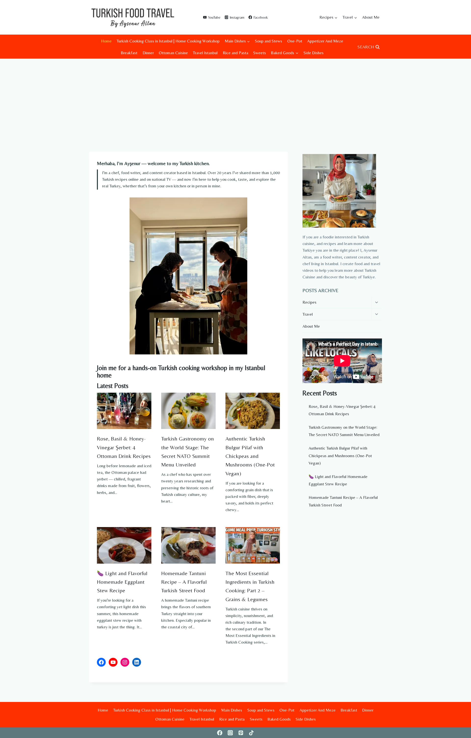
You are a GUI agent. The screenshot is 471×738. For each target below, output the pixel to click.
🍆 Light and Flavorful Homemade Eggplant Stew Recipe (122, 582)
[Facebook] (219, 732)
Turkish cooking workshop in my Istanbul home (181, 371)
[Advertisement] (235, 95)
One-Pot (294, 41)
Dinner (148, 52)
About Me (370, 17)
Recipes (309, 302)
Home (106, 41)
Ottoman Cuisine (173, 52)
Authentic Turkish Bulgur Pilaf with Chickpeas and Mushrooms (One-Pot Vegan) (250, 455)
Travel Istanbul (205, 52)
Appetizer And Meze (325, 41)
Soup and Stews (268, 41)
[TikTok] (251, 732)
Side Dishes (313, 52)
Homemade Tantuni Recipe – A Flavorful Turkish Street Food (184, 582)
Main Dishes (231, 710)
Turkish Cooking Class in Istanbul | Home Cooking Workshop (168, 41)
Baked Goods (279, 719)
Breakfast (129, 52)
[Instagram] (230, 732)
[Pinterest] (241, 732)
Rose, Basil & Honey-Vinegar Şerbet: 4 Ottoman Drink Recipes (124, 447)
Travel (307, 314)
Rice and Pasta (235, 52)
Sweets (259, 52)
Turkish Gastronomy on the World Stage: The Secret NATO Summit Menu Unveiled (187, 451)
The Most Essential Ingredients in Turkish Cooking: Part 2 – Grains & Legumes (250, 586)
